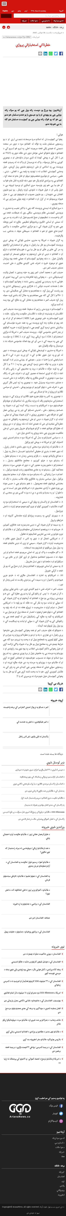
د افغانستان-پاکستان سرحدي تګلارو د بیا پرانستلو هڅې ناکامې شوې (38, 783)
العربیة (61, 10)
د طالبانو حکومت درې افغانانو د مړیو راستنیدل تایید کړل (42, 797)
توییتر (55, 1113)
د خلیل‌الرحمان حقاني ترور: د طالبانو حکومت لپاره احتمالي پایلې (26, 836)
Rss (63, 1156)
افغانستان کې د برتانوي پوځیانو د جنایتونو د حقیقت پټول (27, 931)
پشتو (19, 10)
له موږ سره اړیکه (58, 20)
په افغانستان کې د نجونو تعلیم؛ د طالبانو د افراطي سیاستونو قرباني (26, 878)
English (5, 10)
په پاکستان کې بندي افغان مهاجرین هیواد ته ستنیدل (44, 804)
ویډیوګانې (60, 1190)
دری (12, 10)
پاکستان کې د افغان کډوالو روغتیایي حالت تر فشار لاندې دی (41, 819)
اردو (26, 10)
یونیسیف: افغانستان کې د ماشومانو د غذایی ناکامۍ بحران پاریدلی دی (32, 1000)
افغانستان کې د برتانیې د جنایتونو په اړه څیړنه (31, 904)
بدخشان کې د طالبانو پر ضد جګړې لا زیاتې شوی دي (44, 790)
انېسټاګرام (53, 1121)
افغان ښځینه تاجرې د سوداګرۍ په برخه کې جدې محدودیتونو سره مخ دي (33, 1010)
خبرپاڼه (24, 20)
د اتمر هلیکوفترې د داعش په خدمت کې (32, 722)
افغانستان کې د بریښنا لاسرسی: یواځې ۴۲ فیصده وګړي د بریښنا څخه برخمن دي (33, 1049)
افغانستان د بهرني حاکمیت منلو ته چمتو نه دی (42, 954)
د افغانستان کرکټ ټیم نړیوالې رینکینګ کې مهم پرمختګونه (42, 776)
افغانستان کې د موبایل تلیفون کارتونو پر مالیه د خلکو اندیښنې (36, 961)
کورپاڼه (61, 1171)
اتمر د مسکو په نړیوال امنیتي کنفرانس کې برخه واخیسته (25, 707)
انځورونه (61, 1194)
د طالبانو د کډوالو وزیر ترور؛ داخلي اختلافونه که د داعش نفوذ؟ (27, 892)
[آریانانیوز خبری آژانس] (33, 4)
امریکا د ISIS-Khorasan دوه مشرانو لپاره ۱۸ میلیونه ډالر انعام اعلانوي (32, 992)
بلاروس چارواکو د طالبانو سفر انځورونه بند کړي (42, 1039)
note (48, 27)
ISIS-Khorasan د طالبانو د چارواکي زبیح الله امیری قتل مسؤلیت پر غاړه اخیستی (33, 812)
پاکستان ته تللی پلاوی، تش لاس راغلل (33, 736)
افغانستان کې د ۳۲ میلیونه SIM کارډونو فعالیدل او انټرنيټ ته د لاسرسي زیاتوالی (32, 983)
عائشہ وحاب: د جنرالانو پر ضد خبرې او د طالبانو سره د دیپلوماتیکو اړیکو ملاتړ (32, 1022)
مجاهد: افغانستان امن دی (39, 918)
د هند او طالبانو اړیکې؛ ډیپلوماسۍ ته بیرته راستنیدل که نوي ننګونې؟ (27, 850)
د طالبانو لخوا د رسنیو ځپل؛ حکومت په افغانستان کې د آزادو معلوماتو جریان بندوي (28, 864)
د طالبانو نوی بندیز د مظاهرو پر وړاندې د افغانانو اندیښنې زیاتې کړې (33, 1031)
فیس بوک (53, 1105)
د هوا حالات (34, 20)
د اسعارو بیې (46, 20)
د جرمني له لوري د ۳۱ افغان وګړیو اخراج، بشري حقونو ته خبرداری (39, 769)
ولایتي (62, 1185)
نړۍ (62, 1181)
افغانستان (60, 1176)
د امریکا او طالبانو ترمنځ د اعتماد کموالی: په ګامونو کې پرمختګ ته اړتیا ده (32, 1060)
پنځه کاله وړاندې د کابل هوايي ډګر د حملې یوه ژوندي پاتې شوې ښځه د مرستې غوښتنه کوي (32, 971)
